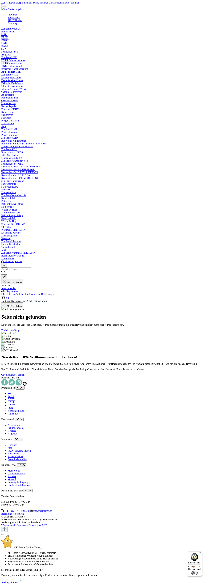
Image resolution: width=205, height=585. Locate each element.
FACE (11, 396)
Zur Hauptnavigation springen (64, 2)
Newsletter (13, 453)
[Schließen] (2, 534)
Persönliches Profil (21, 294)
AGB (44, 525)
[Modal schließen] (42, 548)
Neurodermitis (15, 425)
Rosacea (12, 430)
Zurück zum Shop (10, 330)
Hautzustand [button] (8, 419)
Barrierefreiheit (15, 456)
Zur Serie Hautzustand (12, 181)
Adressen (36, 294)
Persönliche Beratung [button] (12, 490)
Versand (12, 479)
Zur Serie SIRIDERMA (13, 224)
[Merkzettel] (3, 273)
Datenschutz (35, 525)
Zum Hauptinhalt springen (15, 2)
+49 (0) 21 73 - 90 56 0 (17, 511)
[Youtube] (12, 384)
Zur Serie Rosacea (10, 212)
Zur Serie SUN (9, 149)
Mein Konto (14, 470)
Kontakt (12, 476)
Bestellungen (47, 294)
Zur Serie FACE (9, 74)
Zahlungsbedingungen (19, 482)
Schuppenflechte (16, 427)
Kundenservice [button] (9, 465)
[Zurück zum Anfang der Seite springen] (4, 529)
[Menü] (4, 6)
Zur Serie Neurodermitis (13, 195)
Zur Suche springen (39, 2)
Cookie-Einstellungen (19, 485)
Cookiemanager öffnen (13, 374)
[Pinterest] (25, 384)
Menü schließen (14, 282)
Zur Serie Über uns (11, 241)
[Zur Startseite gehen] (12, 9)
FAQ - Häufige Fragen (19, 450)
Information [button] (7, 439)
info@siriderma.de (42, 511)
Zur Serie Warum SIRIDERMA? (18, 252)
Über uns (12, 445)
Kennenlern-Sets (16, 410)
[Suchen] (4, 265)
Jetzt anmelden (8, 288)
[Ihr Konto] (4, 276)
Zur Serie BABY (10, 137)
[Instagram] (19, 384)
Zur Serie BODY (10, 109)
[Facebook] (4, 384)
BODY (11, 399)
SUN (10, 408)
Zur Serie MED (9, 57)
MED (10, 393)
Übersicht (6, 294)
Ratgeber (12, 433)
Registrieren (12, 291)
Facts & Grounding (17, 459)
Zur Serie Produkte (10, 28)
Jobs (10, 447)
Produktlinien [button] (8, 387)
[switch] (194, 573)
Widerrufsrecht (9, 525)
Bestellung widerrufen (12, 513)
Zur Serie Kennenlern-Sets (14, 160)
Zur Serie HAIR (9, 129)
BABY (11, 405)
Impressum (23, 525)
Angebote (13, 413)
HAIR (11, 402)
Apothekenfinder (16, 473)
